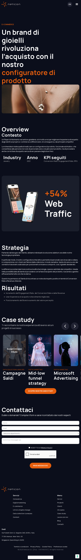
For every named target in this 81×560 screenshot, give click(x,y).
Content (16, 517)
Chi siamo (61, 510)
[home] (11, 4)
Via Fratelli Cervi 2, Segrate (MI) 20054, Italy (18, 533)
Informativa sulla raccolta (41, 557)
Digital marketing (19, 503)
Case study (61, 513)
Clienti (59, 506)
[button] (77, 4)
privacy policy (46, 448)
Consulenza (17, 499)
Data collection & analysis (22, 513)
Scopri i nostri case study (40, 391)
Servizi (59, 499)
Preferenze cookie (60, 547)
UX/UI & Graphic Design (21, 510)
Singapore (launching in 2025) (13, 540)
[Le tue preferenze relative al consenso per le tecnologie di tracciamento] (77, 556)
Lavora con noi (62, 517)
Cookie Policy (47, 547)
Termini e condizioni (21, 547)
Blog (59, 521)
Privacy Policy (35, 547)
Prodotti (60, 503)
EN (70, 4)
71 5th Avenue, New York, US (12, 536)
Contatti (60, 524)
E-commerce (18, 506)
